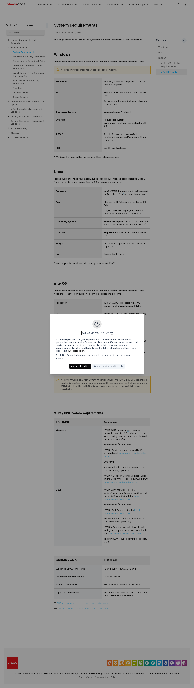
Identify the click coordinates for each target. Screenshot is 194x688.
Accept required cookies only (108, 366)
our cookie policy (76, 350)
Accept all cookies (80, 366)
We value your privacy (97, 333)
